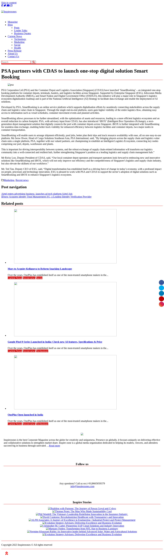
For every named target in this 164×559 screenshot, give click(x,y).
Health (17, 47)
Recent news (22, 180)
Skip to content (8, 2)
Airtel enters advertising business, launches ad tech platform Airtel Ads (36, 193)
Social (17, 45)
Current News (15, 36)
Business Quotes (22, 33)
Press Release (14, 50)
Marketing (19, 42)
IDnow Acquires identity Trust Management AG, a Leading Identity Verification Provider (46, 196)
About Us (13, 53)
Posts (16, 27)
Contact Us (13, 56)
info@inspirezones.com (82, 486)
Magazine (13, 22)
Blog (10, 24)
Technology (20, 39)
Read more (54, 445)
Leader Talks (20, 30)
